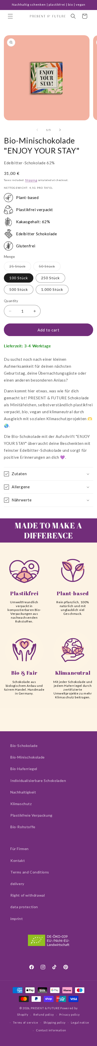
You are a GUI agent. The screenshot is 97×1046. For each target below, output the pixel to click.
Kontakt (17, 860)
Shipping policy (54, 1022)
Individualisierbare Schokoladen (38, 780)
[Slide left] (37, 130)
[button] (10, 16)
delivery (17, 883)
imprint (16, 918)
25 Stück (20, 267)
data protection (24, 907)
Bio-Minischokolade (27, 757)
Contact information (51, 1030)
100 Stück (18, 278)
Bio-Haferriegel (23, 769)
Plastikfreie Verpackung (31, 815)
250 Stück (50, 278)
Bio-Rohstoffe (22, 827)
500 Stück (18, 289)
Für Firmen (19, 848)
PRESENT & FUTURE (45, 1008)
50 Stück (50, 267)
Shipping (31, 180)
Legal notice (80, 1022)
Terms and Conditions (29, 872)
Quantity (11, 301)
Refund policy (43, 1014)
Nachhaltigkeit (23, 792)
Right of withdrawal (27, 895)
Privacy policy (69, 1014)
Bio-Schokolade (24, 745)
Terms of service (25, 1022)
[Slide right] (60, 130)
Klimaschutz (21, 803)
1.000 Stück (52, 289)
